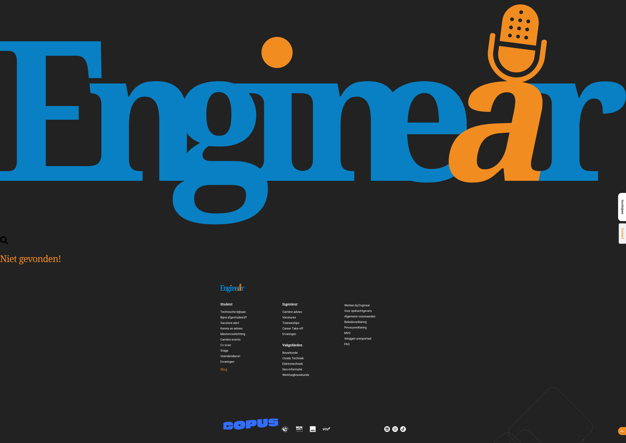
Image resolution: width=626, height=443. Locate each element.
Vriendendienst (230, 356)
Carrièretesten (591, 232)
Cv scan (225, 345)
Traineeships (290, 323)
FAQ (347, 344)
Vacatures (532, 232)
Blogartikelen (233, 378)
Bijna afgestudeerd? (233, 317)
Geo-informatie (292, 369)
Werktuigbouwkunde (295, 375)
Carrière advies (292, 312)
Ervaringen (553, 232)
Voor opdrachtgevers (358, 311)
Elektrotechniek (292, 363)
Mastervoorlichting (232, 334)
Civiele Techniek (293, 358)
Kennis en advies (231, 328)
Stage (224, 350)
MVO (347, 333)
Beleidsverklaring (355, 322)
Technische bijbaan (233, 312)
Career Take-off (292, 328)
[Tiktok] (403, 429)
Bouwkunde (290, 352)
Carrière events (230, 339)
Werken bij (615, 232)
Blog (571, 232)
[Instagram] (395, 429)
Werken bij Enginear (357, 305)
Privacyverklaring (355, 327)
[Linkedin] (387, 429)
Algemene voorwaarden (359, 316)
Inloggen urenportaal (357, 338)
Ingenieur (512, 232)
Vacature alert (229, 323)
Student (493, 232)
